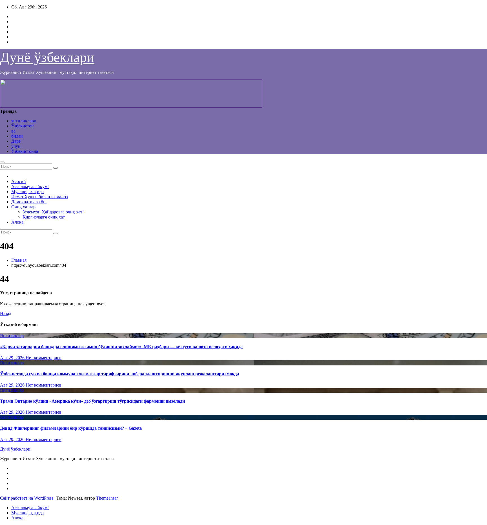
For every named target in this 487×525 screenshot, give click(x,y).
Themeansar (107, 498)
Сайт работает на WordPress (27, 498)
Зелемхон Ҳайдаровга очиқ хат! (53, 211)
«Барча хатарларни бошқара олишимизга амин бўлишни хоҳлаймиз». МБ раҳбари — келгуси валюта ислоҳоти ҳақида (121, 346)
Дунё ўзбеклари (47, 57)
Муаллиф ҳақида (27, 191)
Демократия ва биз (29, 201)
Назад (5, 313)
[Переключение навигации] (2, 162)
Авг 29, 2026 (13, 357)
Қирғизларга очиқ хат (44, 217)
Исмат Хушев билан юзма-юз (39, 196)
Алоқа (17, 222)
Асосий (18, 181)
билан (17, 136)
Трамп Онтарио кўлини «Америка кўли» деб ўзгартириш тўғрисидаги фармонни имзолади (92, 401)
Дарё (16, 141)
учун (16, 146)
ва (13, 131)
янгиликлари (23, 120)
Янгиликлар (12, 335)
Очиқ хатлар (23, 206)
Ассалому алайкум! (30, 186)
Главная (18, 260)
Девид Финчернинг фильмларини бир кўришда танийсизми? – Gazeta (71, 428)
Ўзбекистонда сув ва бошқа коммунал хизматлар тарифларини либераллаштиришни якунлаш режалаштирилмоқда (119, 373)
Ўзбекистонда (24, 151)
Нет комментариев (43, 357)
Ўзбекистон (22, 125)
